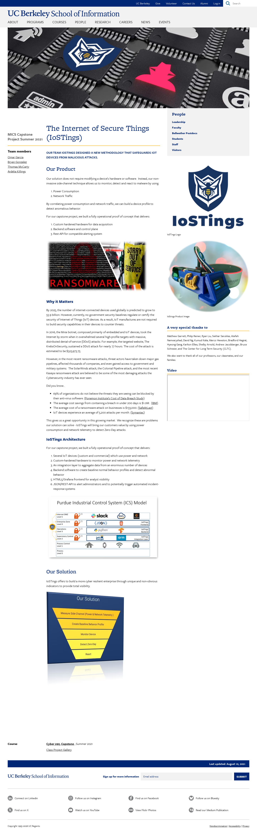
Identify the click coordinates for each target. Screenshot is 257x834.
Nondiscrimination (218, 826)
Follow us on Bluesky (207, 798)
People (80, 22)
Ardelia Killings (17, 171)
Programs (35, 22)
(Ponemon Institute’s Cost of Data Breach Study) (114, 398)
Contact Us (189, 3)
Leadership (178, 122)
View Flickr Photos (145, 810)
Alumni (204, 3)
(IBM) (154, 403)
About (13, 22)
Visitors (176, 150)
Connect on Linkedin (26, 798)
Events (164, 22)
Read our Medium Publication (212, 810)
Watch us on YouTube (87, 810)
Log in (216, 3)
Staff (175, 144)
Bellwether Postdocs (184, 133)
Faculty (176, 127)
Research (102, 22)
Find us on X (21, 810)
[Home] (64, 14)
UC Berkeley (143, 3)
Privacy (245, 826)
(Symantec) (137, 412)
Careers (126, 22)
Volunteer (171, 3)
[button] (208, 196)
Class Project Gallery (59, 750)
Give (157, 3)
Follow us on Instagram (88, 798)
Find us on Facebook (147, 798)
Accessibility (235, 826)
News (145, 22)
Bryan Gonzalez (17, 162)
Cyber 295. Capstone (60, 744)
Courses (59, 22)
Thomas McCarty (18, 166)
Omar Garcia (15, 157)
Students (177, 139)
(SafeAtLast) (145, 407)
